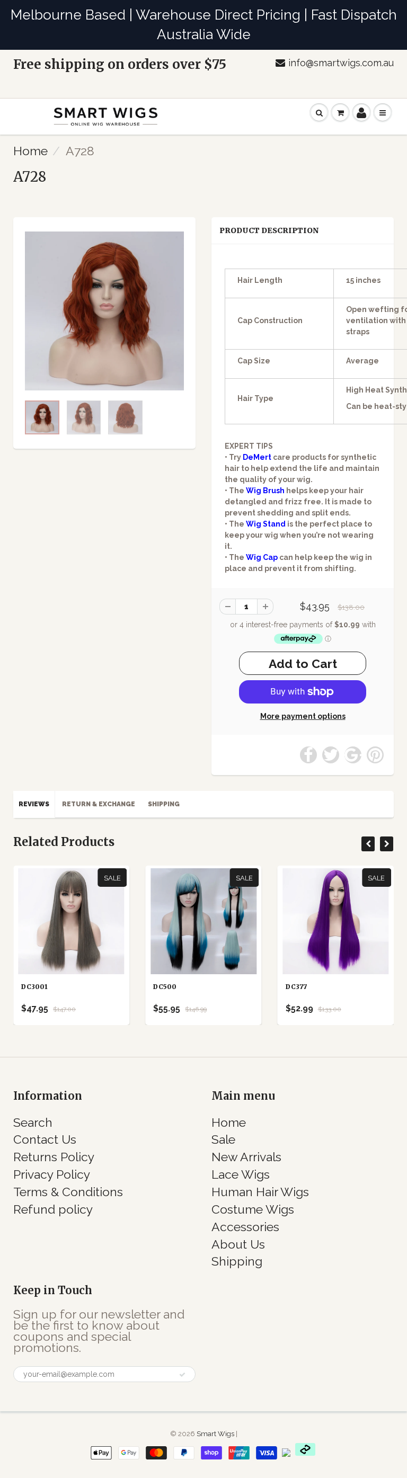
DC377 (296, 987)
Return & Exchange (98, 804)
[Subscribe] (182, 1374)
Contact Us (44, 1139)
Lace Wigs (240, 1174)
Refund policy (53, 1209)
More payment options (303, 716)
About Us (238, 1244)
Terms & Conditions (68, 1192)
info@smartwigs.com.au (341, 62)
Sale (223, 1139)
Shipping (164, 804)
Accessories (245, 1226)
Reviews (34, 804)
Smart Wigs (216, 1434)
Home (30, 151)
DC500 (164, 987)
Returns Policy (53, 1157)
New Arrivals (246, 1157)
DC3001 (34, 987)
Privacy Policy (51, 1174)
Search (32, 1122)
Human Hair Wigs (260, 1192)
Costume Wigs (252, 1209)
